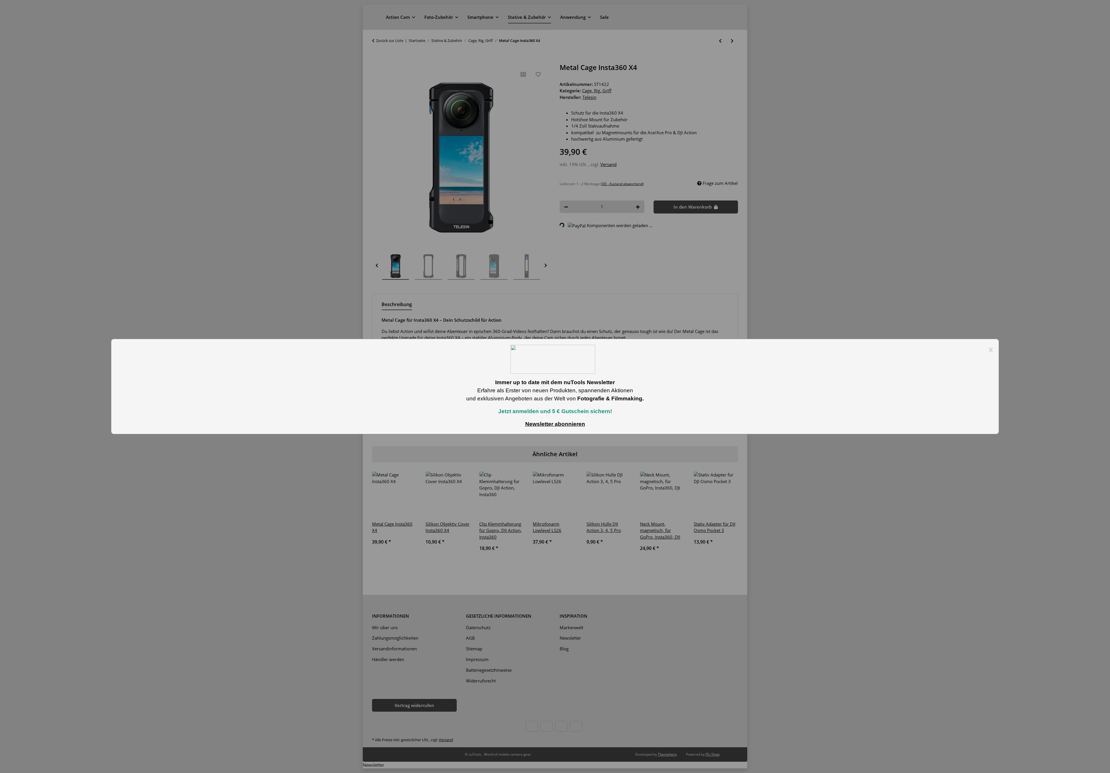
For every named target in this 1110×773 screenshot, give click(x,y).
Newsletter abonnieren (555, 424)
